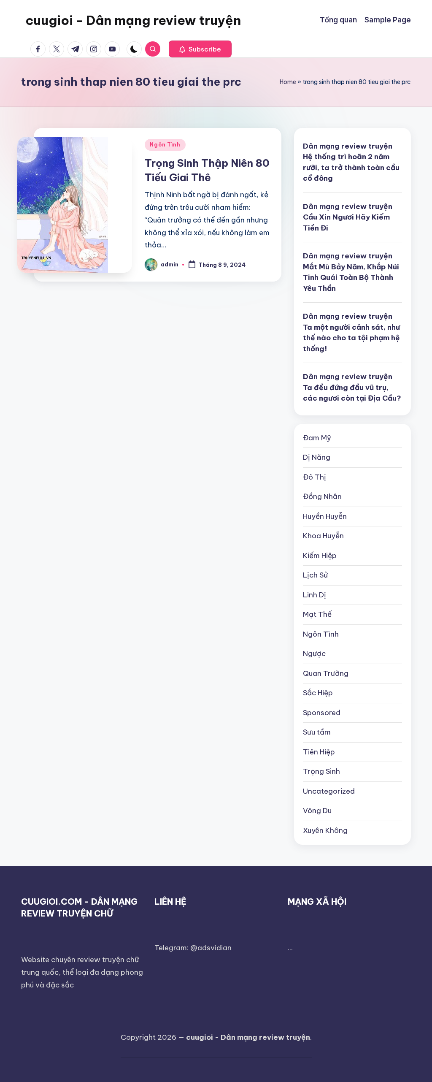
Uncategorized (329, 791)
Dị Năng (316, 457)
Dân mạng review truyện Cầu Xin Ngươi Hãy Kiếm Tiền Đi (347, 217)
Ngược (314, 653)
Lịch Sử (315, 575)
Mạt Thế (317, 614)
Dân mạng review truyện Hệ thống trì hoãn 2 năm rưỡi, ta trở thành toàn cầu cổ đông (351, 162)
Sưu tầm (317, 732)
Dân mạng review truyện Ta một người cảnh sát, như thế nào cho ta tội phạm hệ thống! (351, 332)
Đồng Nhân (322, 496)
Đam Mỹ (317, 437)
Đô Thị (314, 477)
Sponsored (321, 712)
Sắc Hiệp (318, 692)
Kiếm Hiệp (320, 555)
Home (288, 82)
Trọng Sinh (321, 771)
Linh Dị (314, 594)
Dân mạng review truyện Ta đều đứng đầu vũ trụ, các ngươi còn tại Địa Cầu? (352, 387)
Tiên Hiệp (319, 752)
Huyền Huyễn (325, 516)
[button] (200, 49)
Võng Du (317, 810)
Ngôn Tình (165, 144)
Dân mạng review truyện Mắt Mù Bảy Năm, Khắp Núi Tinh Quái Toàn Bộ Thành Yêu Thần (351, 272)
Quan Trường (325, 673)
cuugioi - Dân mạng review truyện (133, 20)
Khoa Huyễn (323, 535)
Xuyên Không (325, 830)
